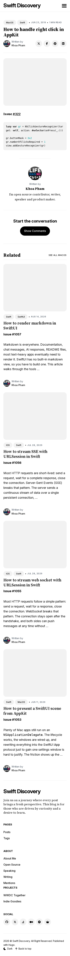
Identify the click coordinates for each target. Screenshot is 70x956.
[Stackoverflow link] (23, 922)
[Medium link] (31, 922)
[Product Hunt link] (39, 922)
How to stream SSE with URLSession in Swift (25, 454)
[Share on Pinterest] (55, 43)
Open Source (11, 864)
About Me (9, 858)
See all (58, 255)
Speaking (9, 870)
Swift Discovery (22, 5)
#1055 (16, 591)
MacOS (9, 22)
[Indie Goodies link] (47, 922)
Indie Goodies (12, 901)
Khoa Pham (18, 45)
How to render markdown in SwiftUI (29, 325)
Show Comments (35, 231)
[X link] (15, 922)
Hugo (11, 944)
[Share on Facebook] (46, 43)
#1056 (16, 462)
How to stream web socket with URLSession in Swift (32, 582)
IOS (8, 445)
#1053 (16, 719)
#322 (17, 114)
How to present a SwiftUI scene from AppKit (32, 711)
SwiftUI (21, 316)
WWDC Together (14, 895)
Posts (6, 832)
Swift (22, 22)
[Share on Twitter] (38, 43)
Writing (7, 877)
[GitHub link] (6, 922)
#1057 (16, 334)
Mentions (9, 883)
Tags (6, 838)
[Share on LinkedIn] (63, 43)
